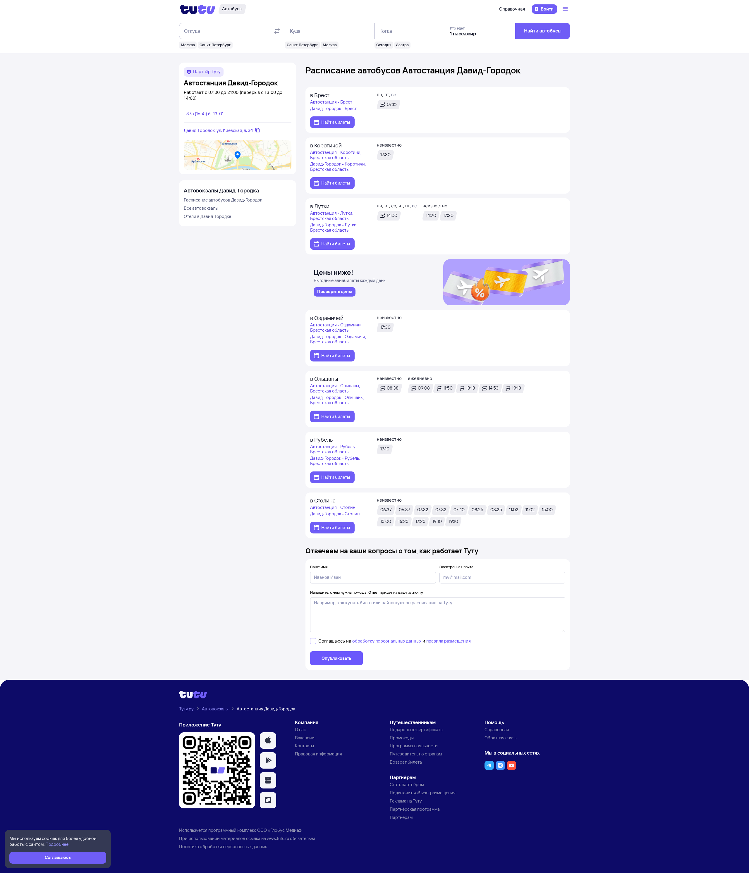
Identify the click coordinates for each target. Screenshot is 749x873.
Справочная (512, 9)
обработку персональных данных (386, 641)
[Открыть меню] (566, 9)
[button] (268, 740)
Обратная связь (500, 738)
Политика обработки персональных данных (223, 846)
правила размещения (448, 641)
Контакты (304, 745)
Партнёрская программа (415, 809)
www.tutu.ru (278, 838)
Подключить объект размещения (423, 792)
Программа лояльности (414, 745)
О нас (300, 729)
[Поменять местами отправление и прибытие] (277, 31)
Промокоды (402, 738)
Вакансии (305, 738)
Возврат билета (406, 762)
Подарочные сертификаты (416, 729)
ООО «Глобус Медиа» (279, 830)
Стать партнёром (407, 784)
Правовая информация (318, 754)
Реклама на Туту (406, 801)
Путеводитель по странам (416, 754)
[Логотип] (197, 9)
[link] (334, 292)
